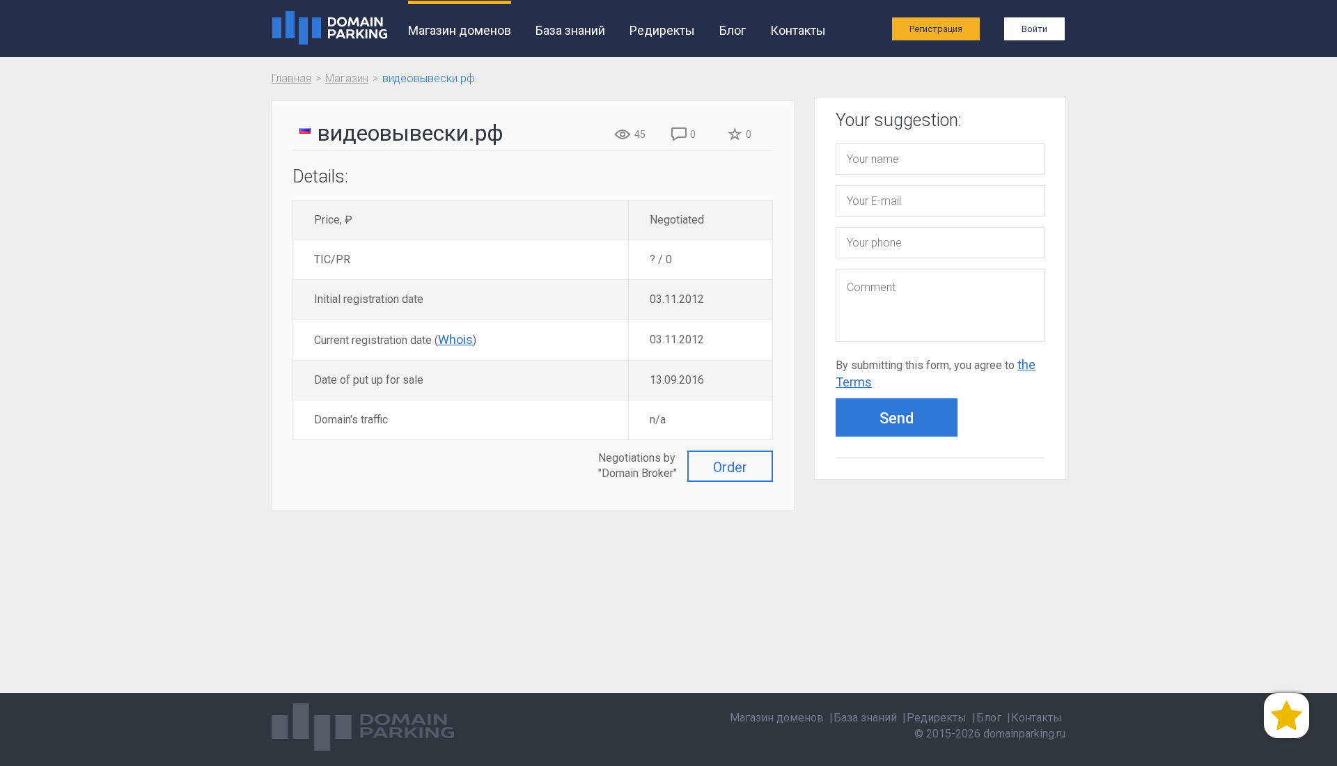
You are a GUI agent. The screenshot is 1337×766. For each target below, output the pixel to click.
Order (730, 467)
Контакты (798, 30)
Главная (291, 78)
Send (896, 418)
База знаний (570, 30)
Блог (732, 30)
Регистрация (935, 29)
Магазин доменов (459, 30)
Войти (1034, 29)
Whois (455, 339)
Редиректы (662, 30)
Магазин (346, 78)
